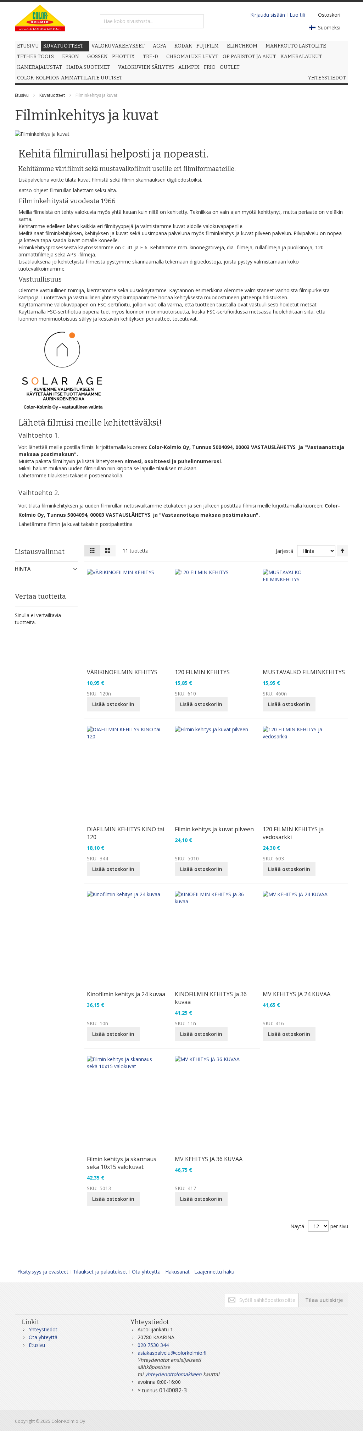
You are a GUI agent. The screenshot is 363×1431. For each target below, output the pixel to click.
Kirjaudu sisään (267, 14)
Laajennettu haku (214, 1271)
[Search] (196, 21)
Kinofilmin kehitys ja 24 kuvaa (126, 994)
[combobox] (152, 21)
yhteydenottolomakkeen (173, 1374)
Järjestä (284, 551)
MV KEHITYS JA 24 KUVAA (296, 994)
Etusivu (22, 95)
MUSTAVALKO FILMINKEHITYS (304, 672)
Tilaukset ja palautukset (100, 1271)
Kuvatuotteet (52, 95)
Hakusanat (177, 1271)
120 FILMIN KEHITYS (202, 672)
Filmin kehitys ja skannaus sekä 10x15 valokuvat (121, 1163)
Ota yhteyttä (146, 1271)
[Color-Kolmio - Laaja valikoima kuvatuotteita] (40, 21)
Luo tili (297, 14)
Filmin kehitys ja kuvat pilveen (214, 829)
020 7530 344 (153, 1345)
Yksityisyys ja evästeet (42, 1271)
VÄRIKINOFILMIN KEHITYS (122, 672)
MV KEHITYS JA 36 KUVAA (208, 1159)
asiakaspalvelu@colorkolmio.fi (172, 1352)
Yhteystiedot (43, 1329)
